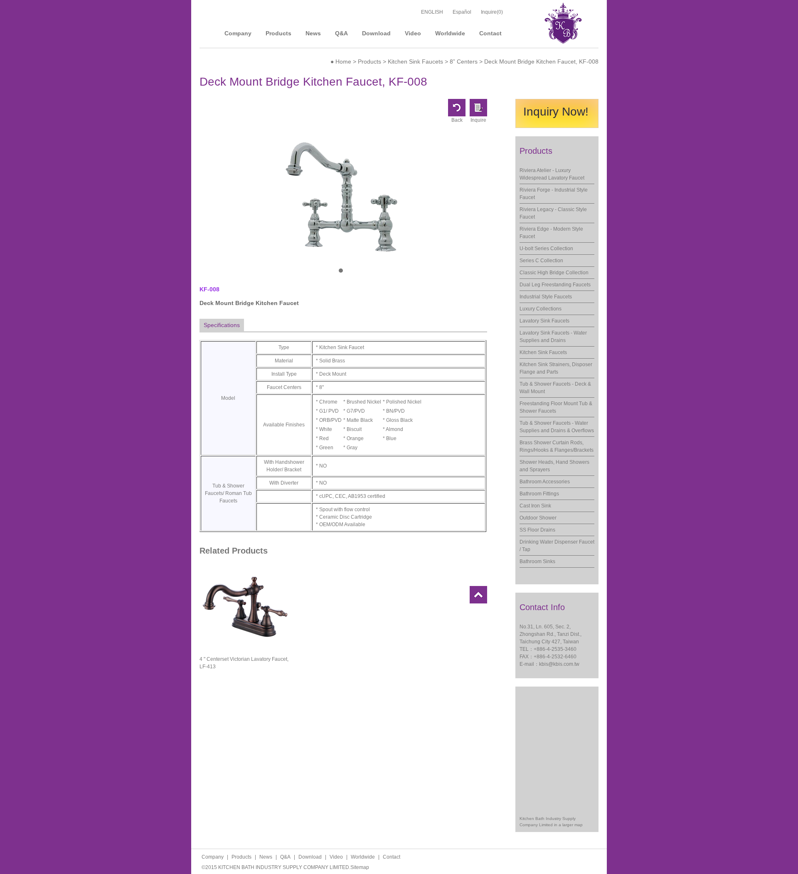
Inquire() (492, 12)
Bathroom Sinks (537, 561)
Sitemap (359, 867)
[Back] (457, 115)
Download (376, 33)
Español (462, 12)
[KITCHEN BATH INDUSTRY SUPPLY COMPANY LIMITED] (563, 42)
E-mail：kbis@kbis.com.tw (549, 664)
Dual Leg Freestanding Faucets (555, 285)
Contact (490, 33)
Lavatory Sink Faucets (544, 321)
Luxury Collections (541, 309)
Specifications (222, 325)
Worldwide (450, 33)
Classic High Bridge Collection (554, 273)
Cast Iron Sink (535, 506)
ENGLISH (432, 12)
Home (343, 61)
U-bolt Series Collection (546, 248)
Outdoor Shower (538, 518)
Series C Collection (541, 260)
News (313, 33)
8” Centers (464, 61)
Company (237, 33)
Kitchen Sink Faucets (415, 61)
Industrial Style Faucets (546, 297)
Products (278, 33)
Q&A (341, 33)
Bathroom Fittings (539, 494)
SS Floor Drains (537, 530)
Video (413, 33)
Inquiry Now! (556, 111)
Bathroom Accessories (545, 482)
